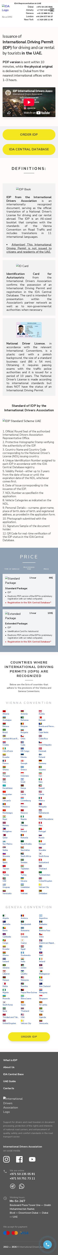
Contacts (8, 1088)
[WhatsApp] (21, 1186)
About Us (9, 1067)
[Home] (7, 10)
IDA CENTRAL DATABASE (29, 149)
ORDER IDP (29, 135)
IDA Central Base (13, 1074)
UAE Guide (9, 1081)
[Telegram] (12, 1186)
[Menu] (52, 9)
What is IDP (10, 1060)
